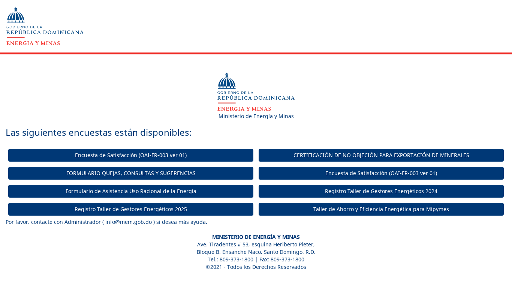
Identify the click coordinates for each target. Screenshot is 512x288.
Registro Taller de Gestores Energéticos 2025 (131, 209)
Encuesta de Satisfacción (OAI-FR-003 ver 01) (131, 155)
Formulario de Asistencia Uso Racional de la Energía (131, 191)
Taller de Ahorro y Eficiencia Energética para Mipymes (381, 209)
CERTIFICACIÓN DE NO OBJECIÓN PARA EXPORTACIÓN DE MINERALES (381, 155)
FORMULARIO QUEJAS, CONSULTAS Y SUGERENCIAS (131, 173)
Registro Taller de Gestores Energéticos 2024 (381, 191)
